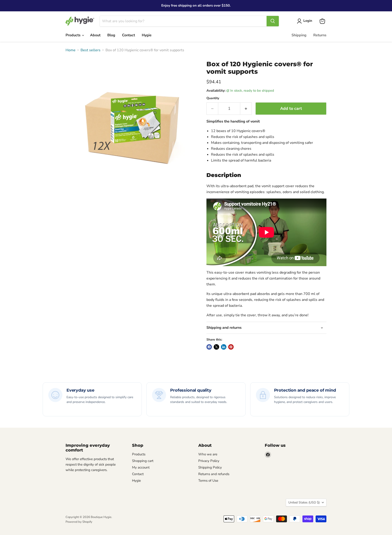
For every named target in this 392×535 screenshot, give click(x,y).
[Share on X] (216, 347)
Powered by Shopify (79, 522)
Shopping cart (142, 461)
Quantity (212, 98)
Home (71, 50)
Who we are (207, 454)
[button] (305, 21)
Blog (111, 35)
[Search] (273, 21)
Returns (319, 35)
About (95, 35)
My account (140, 467)
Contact (128, 35)
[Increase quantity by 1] (246, 108)
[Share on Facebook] (209, 347)
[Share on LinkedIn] (223, 347)
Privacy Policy (208, 461)
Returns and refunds (213, 474)
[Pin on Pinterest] (231, 347)
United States (304, 502)
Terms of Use (208, 480)
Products (73, 35)
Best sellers (90, 50)
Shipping (299, 35)
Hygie (147, 35)
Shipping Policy (210, 467)
